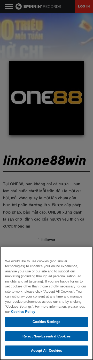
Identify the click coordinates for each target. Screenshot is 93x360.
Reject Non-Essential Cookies (46, 336)
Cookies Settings (46, 322)
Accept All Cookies (46, 350)
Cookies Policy (23, 312)
